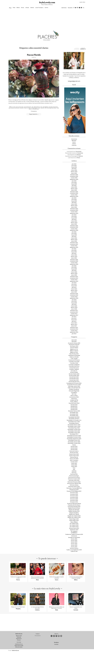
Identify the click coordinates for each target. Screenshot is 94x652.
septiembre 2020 (74, 264)
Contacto (19, 640)
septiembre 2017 (74, 315)
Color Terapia (74, 358)
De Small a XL (74, 370)
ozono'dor (42, 107)
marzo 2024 (74, 204)
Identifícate (64, 7)
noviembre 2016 (74, 329)
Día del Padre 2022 (74, 377)
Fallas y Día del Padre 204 (74, 387)
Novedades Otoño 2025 (74, 432)
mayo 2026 (74, 167)
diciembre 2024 (74, 191)
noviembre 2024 (74, 193)
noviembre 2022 (74, 227)
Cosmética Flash (74, 363)
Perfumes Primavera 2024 (74, 482)
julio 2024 (74, 198)
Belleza (18, 7)
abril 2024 (74, 202)
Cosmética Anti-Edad (74, 361)
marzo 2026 (74, 170)
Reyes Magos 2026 (74, 520)
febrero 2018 (74, 307)
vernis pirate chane (35, 108)
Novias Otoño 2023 (74, 455)
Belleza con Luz (74, 349)
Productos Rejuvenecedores (74, 503)
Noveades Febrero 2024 (74, 411)
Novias (22, 7)
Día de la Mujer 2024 (74, 375)
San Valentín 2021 (74, 523)
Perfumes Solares (74, 485)
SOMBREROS (74, 532)
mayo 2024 (74, 201)
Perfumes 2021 (74, 474)
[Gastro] (56, 574)
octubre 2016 (74, 330)
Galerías (32, 7)
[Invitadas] (76, 604)
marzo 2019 (74, 289)
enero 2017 (74, 326)
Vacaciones (74, 139)
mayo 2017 (74, 319)
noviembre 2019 (74, 278)
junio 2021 (74, 250)
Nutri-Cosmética (74, 460)
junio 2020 (74, 267)
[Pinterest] (78, 8)
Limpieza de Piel (74, 400)
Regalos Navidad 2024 (74, 511)
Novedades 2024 (74, 415)
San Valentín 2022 (74, 525)
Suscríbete (56, 644)
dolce (41, 106)
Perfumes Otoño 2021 (74, 480)
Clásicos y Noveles (74, 357)
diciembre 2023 (74, 208)
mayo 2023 (74, 218)
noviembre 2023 (74, 210)
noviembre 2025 (74, 176)
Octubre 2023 (74, 461)
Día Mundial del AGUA (74, 381)
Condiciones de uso (19, 644)
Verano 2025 (74, 545)
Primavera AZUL (74, 502)
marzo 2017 (74, 322)
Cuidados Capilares (74, 369)
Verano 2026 (74, 546)
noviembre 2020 (74, 261)
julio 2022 (74, 232)
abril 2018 (74, 304)
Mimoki (39, 107)
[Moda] (37, 574)
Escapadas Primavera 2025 (74, 384)
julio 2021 (74, 248)
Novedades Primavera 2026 (74, 437)
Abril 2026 (74, 341)
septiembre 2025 (74, 179)
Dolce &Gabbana (45, 106)
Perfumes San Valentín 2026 (74, 483)
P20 (45, 107)
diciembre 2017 (74, 310)
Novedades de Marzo (74, 418)
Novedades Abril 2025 (74, 417)
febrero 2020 (74, 273)
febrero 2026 (74, 171)
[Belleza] (76, 574)
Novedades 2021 (74, 412)
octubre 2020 (74, 262)
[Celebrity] (37, 604)
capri (32, 106)
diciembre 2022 (74, 225)
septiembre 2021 (74, 247)
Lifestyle (27, 7)
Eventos (46, 7)
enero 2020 (74, 275)
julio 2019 (74, 282)
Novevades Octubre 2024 (74, 443)
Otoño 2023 (74, 466)
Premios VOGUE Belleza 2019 (74, 491)
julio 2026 (74, 164)
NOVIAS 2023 (74, 448)
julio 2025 (74, 181)
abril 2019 (74, 287)
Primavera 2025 (74, 499)
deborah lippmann (37, 106)
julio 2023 (74, 215)
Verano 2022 (74, 540)
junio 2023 (74, 216)
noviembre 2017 (74, 312)
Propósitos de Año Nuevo (74, 505)
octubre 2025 (74, 177)
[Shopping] (18, 604)
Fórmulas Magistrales (74, 391)
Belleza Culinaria (74, 350)
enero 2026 (74, 173)
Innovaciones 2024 (74, 397)
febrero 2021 (74, 256)
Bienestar (74, 140)
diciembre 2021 (74, 242)
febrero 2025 (74, 188)
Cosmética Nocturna (74, 366)
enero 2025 (74, 190)
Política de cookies (18, 647)
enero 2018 (74, 309)
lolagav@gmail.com (74, 81)
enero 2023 (74, 224)
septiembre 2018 (74, 298)
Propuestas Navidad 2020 (74, 506)
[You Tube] (82, 8)
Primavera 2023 (74, 495)
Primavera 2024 (74, 497)
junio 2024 (74, 199)
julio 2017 (74, 316)
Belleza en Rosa (74, 352)
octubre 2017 (74, 313)
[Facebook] (74, 8)
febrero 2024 (74, 205)
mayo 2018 (74, 302)
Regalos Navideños (74, 512)
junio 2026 (74, 165)
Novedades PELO (74, 434)
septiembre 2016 (74, 332)
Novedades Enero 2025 (74, 421)
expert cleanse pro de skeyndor (14, 107)
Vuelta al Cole (74, 551)
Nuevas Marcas (74, 457)
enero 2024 (74, 207)
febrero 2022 (74, 239)
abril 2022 (74, 236)
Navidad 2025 (74, 409)
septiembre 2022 (74, 230)
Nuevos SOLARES (74, 458)
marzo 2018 (74, 306)
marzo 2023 (74, 221)
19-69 (12, 106)
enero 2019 (74, 292)
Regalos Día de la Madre (74, 508)
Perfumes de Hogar (74, 475)
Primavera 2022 (74, 494)
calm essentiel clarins (27, 106)
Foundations (74, 392)
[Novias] (18, 574)
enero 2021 (74, 258)
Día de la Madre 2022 (74, 374)
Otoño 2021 (74, 463)
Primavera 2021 (74, 492)
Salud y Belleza (74, 522)
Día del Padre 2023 (74, 378)
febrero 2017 (74, 324)
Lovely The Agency (39, 7)
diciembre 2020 (74, 259)
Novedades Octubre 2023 (74, 429)
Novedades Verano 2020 (74, 441)
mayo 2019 (74, 285)
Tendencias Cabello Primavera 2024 (74, 534)
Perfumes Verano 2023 (74, 486)
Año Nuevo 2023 (74, 346)
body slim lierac (20, 106)
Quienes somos (19, 635)
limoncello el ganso (34, 107)
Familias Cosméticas (74, 389)
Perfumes (74, 472)
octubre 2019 (74, 279)
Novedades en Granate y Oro (74, 420)
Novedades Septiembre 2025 (74, 438)
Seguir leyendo (33, 114)
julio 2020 (74, 265)
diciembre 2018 (74, 293)
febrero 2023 (74, 222)
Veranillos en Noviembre (74, 537)
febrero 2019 (74, 290)
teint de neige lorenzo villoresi (51, 107)
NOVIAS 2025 (74, 449)
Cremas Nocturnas (74, 367)
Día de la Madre (74, 372)
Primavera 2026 (74, 500)
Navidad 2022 (74, 408)
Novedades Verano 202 (74, 440)
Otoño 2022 (74, 465)
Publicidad (19, 637)
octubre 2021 (74, 245)
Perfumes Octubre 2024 (74, 478)
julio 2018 (74, 299)
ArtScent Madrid (74, 347)
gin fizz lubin (22, 107)
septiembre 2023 (74, 213)
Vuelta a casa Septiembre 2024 (74, 549)
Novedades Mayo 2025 (74, 428)
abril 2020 (74, 270)
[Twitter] (76, 8)
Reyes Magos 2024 (74, 519)
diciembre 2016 (74, 327)
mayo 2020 (74, 269)
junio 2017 (74, 318)
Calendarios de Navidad (74, 355)
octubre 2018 (74, 296)
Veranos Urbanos (74, 548)
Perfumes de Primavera (74, 477)
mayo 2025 (74, 184)
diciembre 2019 (74, 276)
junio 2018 (74, 301)
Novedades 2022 (74, 414)
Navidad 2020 (74, 404)
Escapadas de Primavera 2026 (74, 383)
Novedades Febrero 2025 (74, 424)
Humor (74, 142)
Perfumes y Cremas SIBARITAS (74, 488)
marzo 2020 (74, 272)
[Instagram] (80, 8)
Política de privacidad (19, 645)
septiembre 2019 (74, 281)
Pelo (74, 469)
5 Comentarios (34, 111)
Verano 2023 (74, 542)
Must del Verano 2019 (74, 403)
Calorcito (78, 154)
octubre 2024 (74, 194)
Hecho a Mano (74, 395)
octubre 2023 (74, 211)
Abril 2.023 (74, 340)
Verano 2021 (74, 539)
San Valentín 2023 (74, 526)
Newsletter (70, 7)
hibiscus (25, 107)
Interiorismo (74, 398)
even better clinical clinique (53, 106)
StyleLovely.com (47, 2)
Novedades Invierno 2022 (74, 426)
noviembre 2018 (74, 295)
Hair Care (74, 394)
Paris (74, 468)
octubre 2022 (74, 228)
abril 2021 (74, 253)
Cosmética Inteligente (74, 364)
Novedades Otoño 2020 (74, 431)
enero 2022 (74, 241)
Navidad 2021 (74, 406)
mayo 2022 (74, 235)
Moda (14, 7)
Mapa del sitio (19, 638)
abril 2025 (74, 185)
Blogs (10, 7)
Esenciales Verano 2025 (74, 386)
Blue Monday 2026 (74, 353)
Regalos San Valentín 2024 (74, 516)
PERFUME (74, 471)
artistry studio (15, 106)
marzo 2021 (74, 255)
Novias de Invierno (74, 451)
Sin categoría (74, 531)
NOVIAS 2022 (74, 446)
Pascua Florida (34, 55)
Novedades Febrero (74, 423)
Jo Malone (29, 107)
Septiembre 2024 (74, 529)
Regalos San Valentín (74, 514)
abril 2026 (74, 168)
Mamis (78, 157)
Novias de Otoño (74, 452)
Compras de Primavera (74, 360)
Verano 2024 (74, 543)
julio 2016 (74, 333)
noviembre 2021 (74, 244)
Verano (74, 143)
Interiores (74, 145)
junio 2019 (74, 284)
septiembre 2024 (74, 196)
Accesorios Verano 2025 (74, 343)
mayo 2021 (74, 252)
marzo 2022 (74, 238)
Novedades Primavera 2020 (74, 435)
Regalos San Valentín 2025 (74, 517)
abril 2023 (74, 219)
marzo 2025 (74, 187)
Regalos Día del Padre (74, 509)
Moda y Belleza (74, 401)
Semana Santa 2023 (74, 528)
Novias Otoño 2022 (74, 454)
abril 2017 (74, 321)
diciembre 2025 (74, 174)
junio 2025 (74, 182)
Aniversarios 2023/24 (74, 344)
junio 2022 (74, 233)
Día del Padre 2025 (74, 380)
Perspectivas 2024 (74, 489)
